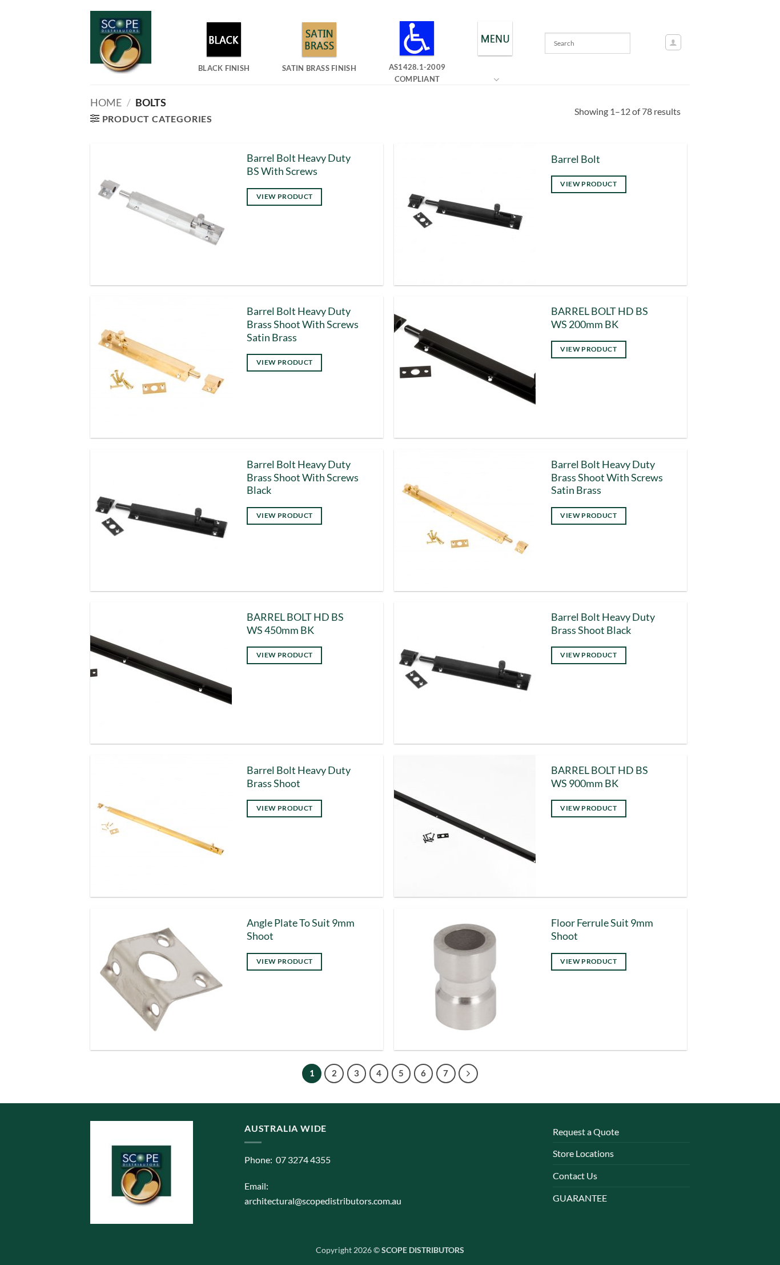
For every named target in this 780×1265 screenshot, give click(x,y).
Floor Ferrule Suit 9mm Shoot (602, 929)
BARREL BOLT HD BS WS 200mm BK (599, 317)
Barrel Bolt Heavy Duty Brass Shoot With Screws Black (303, 477)
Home (106, 102)
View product (284, 196)
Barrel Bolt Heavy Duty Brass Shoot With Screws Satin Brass (303, 324)
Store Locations (583, 1153)
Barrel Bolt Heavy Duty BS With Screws (299, 164)
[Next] (468, 1073)
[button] (673, 42)
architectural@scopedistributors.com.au (322, 1200)
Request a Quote (586, 1131)
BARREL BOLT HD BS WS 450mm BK (295, 623)
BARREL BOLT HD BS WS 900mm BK (599, 776)
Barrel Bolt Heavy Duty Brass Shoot (299, 776)
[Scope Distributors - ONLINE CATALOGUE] (123, 42)
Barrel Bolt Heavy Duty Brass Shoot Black (603, 623)
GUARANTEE (580, 1197)
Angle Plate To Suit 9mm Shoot (301, 929)
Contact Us (575, 1175)
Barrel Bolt (575, 159)
